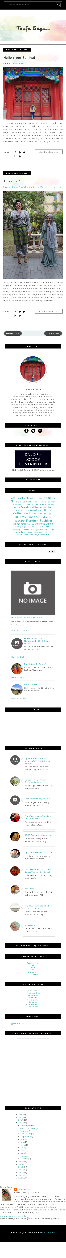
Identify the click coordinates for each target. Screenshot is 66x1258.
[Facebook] (26, 431)
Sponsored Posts (31, 527)
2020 (20, 1114)
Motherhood (21, 513)
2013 (20, 1167)
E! (33, 965)
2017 (20, 1120)
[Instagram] (40, 431)
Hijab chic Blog (33, 993)
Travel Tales (18, 63)
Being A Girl (18, 187)
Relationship (54, 187)
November (26, 1134)
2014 (20, 1164)
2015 (20, 1161)
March (23, 1153)
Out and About (44, 517)
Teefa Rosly (23, 1189)
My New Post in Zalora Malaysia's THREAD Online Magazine (37, 641)
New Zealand (30, 685)
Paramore (33, 972)
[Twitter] (33, 431)
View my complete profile (13, 1216)
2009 (20, 1178)
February (25, 1156)
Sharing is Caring (43, 523)
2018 (20, 1117)
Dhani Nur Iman (48, 502)
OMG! (33, 970)
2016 (20, 1123)
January (24, 1158)
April (23, 1150)
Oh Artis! (33, 967)
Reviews (30, 524)
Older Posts (53, 333)
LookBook (33, 995)
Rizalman (33, 1002)
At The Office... (30, 498)
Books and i (21, 502)
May (23, 1147)
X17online (33, 974)
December (26, 1125)
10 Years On (13, 181)
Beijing (40, 498)
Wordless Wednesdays (27, 534)
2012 (20, 1169)
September (26, 1136)
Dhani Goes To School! (35, 664)
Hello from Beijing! (19, 57)
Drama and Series (19, 505)
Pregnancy (19, 520)
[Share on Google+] (19, 156)
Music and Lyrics (46, 513)
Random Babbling (39, 521)
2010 (20, 1175)
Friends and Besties (31, 507)
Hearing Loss (29, 510)
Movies (34, 513)
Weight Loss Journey (34, 532)
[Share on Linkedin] (15, 156)
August (24, 1139)
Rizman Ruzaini (33, 1004)
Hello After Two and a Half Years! (27, 618)
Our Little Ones (24, 517)
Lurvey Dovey (40, 187)
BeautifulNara (33, 963)
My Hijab (33, 997)
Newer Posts (13, 333)
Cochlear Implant (33, 502)
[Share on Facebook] (15, 152)
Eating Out (32, 504)
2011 (20, 1172)
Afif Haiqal (17, 498)
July (22, 1142)
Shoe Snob (33, 1006)
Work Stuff (45, 534)
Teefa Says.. (33, 28)
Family (28, 187)
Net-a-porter (33, 1000)
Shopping (20, 527)
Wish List (46, 532)
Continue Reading (48, 152)
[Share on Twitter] (24, 152)
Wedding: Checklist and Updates (27, 529)
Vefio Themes (49, 1232)
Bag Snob (33, 990)
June (23, 1145)
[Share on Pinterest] (19, 152)
